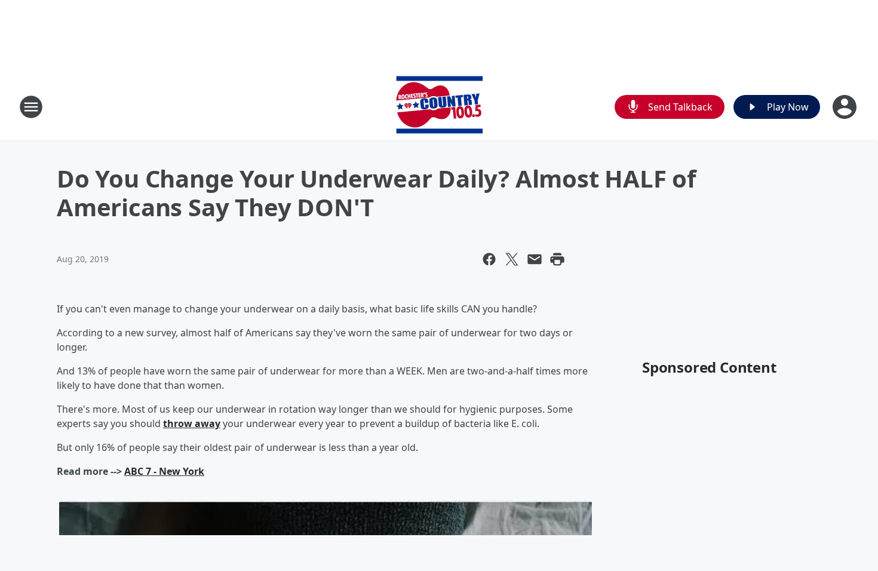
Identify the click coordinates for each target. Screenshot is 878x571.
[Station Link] (439, 106)
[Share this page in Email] (534, 259)
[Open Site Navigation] (31, 107)
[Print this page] (557, 259)
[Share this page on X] (512, 259)
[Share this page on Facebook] (489, 259)
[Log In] (846, 107)
